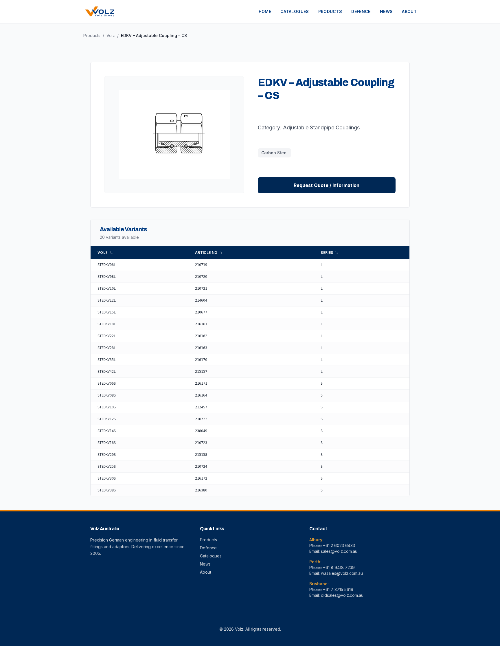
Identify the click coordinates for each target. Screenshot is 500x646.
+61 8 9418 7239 (339, 567)
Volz (110, 35)
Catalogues (211, 555)
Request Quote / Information (326, 185)
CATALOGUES (294, 11)
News (205, 563)
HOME (265, 11)
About (205, 572)
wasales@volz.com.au (342, 573)
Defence (208, 547)
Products (91, 35)
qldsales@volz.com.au (342, 595)
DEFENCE (360, 11)
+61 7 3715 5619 (338, 589)
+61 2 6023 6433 (339, 545)
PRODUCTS (330, 11)
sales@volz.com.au (339, 551)
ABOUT (409, 11)
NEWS (386, 11)
